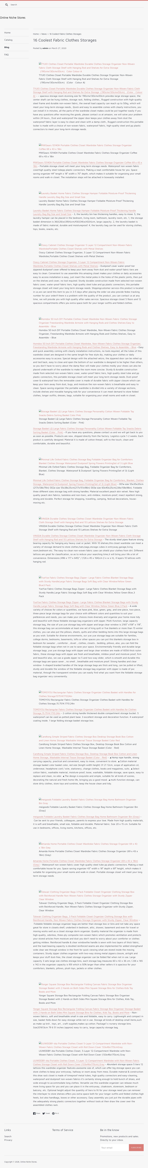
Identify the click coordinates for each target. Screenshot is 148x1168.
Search (7, 1136)
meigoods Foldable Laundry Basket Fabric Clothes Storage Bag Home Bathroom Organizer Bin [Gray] (86, 816)
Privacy (8, 1140)
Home (7, 32)
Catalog (8, 39)
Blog (6, 47)
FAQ (6, 54)
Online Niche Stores (28, 1162)
